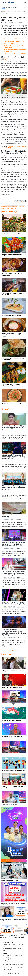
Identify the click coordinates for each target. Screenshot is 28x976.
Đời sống (18, 461)
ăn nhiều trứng (8, 206)
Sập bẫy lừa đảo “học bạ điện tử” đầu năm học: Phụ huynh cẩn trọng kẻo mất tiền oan (13, 456)
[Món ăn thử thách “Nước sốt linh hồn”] (14, 305)
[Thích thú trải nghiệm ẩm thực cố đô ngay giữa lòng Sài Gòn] (14, 347)
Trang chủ (3, 11)
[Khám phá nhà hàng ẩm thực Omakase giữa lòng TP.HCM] (14, 285)
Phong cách (14, 7)
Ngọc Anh (4, 22)
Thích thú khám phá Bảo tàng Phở (13, 39)
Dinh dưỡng (10, 11)
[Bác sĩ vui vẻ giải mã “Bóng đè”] (14, 796)
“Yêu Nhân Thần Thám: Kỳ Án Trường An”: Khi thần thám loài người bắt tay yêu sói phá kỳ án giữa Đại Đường (14, 632)
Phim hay (8, 7)
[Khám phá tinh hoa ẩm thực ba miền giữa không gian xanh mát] (14, 372)
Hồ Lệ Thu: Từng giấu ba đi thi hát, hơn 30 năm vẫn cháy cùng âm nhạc (14, 603)
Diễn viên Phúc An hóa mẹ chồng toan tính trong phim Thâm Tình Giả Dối (14, 427)
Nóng (3, 7)
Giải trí (18, 548)
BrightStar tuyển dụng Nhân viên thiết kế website (20, 918)
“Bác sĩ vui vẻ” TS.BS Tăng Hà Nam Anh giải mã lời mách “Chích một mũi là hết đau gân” (13, 573)
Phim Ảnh (19, 637)
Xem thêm (13, 650)
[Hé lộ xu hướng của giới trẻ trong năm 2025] (14, 762)
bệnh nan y (15, 206)
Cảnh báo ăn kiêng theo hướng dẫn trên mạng (13, 516)
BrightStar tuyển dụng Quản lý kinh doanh (19, 936)
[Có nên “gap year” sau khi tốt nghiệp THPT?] (14, 712)
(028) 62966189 (12, 959)
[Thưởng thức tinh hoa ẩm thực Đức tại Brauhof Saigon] (14, 265)
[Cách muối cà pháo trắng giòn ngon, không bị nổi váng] (14, 244)
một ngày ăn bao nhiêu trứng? (12, 208)
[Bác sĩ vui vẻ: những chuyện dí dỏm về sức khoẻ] (14, 729)
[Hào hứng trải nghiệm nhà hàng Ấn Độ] (14, 395)
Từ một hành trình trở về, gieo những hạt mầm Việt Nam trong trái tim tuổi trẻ (13, 487)
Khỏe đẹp (19, 519)
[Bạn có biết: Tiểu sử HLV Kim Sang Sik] (14, 680)
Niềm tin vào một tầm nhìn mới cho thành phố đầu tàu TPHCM (6, 919)
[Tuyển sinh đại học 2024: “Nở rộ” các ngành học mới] (14, 662)
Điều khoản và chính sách (14, 973)
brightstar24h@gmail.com (12, 960)
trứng (7, 59)
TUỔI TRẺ (19, 491)
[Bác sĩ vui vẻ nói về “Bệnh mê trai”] (14, 696)
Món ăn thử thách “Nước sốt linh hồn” (14, 54)
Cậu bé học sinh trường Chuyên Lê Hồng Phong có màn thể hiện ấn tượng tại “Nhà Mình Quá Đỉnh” (13, 544)
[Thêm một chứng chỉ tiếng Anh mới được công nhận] (14, 779)
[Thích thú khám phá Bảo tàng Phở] (14, 223)
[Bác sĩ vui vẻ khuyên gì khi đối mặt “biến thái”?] (14, 746)
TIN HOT (19, 577)
